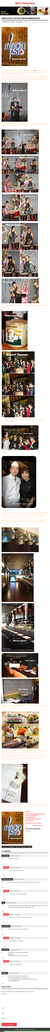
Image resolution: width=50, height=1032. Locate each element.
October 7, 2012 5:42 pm (18, 879)
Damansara (11, 846)
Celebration (4, 846)
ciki (3, 902)
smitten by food (6, 926)
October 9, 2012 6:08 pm (14, 949)
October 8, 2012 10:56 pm (16, 926)
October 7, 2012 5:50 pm (10, 902)
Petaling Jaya (23, 846)
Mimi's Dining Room (25, 3)
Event (17, 846)
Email (3, 1013)
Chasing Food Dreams (7, 879)
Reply (3, 864)
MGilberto (5, 973)
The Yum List (5, 856)
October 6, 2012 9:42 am (14, 855)
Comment (4, 993)
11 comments (19, 21)
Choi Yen (13, 21)
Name (3, 1007)
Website (3, 1018)
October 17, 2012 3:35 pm (15, 937)
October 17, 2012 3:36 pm (15, 891)
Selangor (29, 846)
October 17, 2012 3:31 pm (15, 961)
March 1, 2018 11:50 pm (13, 973)
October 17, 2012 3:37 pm (15, 867)
